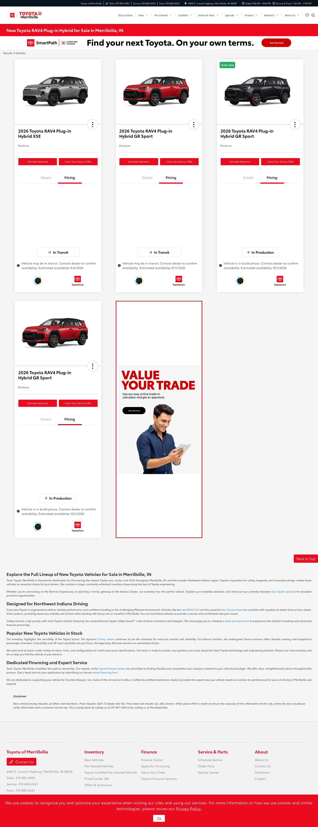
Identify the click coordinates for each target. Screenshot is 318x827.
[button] (92, 124)
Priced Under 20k (96, 778)
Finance (149, 751)
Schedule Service (210, 760)
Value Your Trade (153, 772)
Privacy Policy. (189, 808)
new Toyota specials (283, 591)
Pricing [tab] (69, 177)
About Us (261, 760)
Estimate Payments (37, 161)
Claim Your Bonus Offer (78, 161)
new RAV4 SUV (190, 609)
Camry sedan (106, 639)
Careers (260, 778)
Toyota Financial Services (159, 778)
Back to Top (306, 558)
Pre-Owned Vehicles (99, 766)
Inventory (94, 751)
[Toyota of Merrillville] (26, 14)
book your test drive (237, 621)
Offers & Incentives (98, 785)
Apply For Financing (155, 766)
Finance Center (152, 760)
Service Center (208, 772)
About (261, 751)
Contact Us (24, 761)
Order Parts (206, 766)
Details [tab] (46, 177)
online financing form (105, 672)
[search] (313, 15)
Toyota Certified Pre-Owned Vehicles (110, 772)
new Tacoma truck (232, 609)
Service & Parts (213, 751)
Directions (262, 772)
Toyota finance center (112, 668)
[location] (185, 3)
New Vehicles (94, 760)
